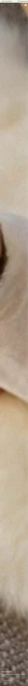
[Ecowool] (14, 5)
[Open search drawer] (22, 5)
